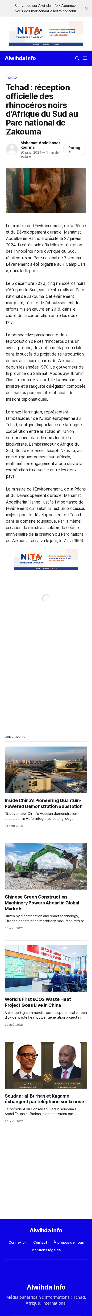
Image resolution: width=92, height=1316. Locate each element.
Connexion (17, 1242)
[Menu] (85, 58)
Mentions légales (46, 1250)
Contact (40, 1242)
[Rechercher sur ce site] (77, 58)
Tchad (11, 77)
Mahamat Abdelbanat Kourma (40, 145)
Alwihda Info (20, 58)
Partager (74, 149)
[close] (86, 8)
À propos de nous (69, 1242)
